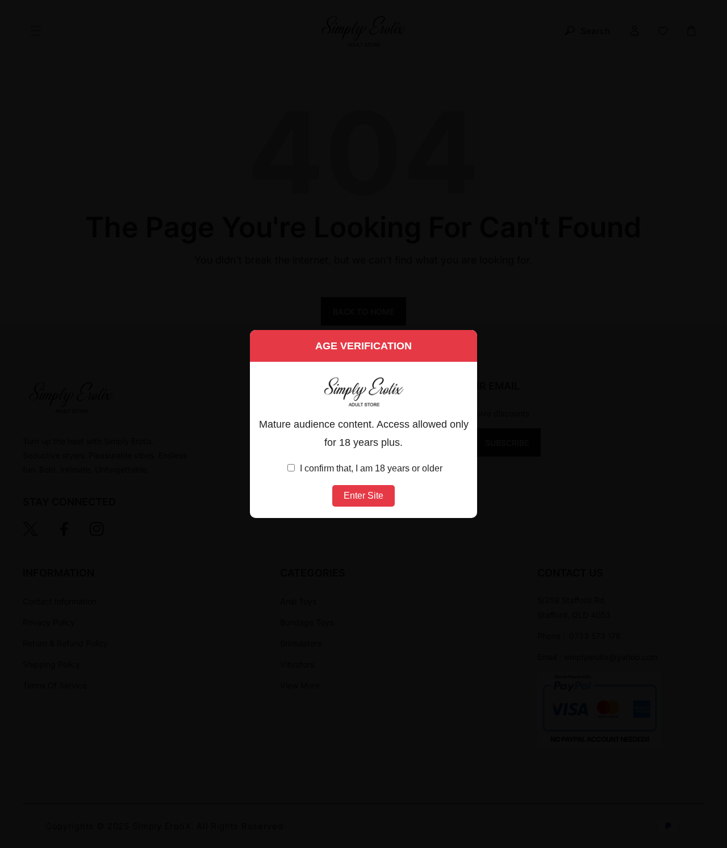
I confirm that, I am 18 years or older (370, 468)
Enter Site (363, 495)
